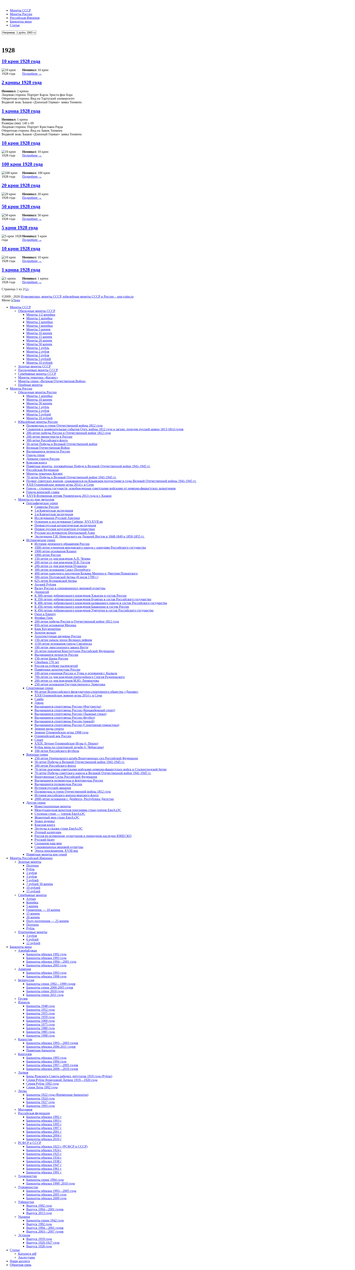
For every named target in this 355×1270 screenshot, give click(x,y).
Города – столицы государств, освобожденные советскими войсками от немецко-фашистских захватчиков (101, 488)
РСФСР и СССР (29, 1142)
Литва (22, 1091)
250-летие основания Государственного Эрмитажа (70, 684)
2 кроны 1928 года (22, 82)
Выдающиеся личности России (48, 451)
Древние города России (43, 459)
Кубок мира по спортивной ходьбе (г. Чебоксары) (69, 747)
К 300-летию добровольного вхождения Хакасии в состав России (81, 595)
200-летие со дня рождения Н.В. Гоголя (62, 562)
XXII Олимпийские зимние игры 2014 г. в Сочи (60, 484)
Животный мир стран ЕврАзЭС (57, 817)
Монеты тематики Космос (44, 473)
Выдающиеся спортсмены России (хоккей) (65, 721)
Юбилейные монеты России (38, 422)
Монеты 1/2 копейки (40, 314)
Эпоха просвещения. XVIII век (56, 850)
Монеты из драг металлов (36, 499)
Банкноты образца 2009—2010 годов (52, 1069)
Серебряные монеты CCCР (37, 373)
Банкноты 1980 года (40, 1028)
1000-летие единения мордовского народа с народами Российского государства (90, 547)
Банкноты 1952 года (40, 1009)
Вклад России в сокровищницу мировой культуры (70, 588)
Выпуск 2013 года (39, 1213)
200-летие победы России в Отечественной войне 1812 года (68, 433)
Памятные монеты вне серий (46, 854)
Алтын (31, 898)
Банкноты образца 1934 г (44, 1157)
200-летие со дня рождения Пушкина (61, 566)
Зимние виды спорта (49, 728)
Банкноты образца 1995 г (44, 1124)
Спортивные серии (39, 688)
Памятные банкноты (40, 1050)
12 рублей (33, 943)
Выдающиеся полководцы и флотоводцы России (69, 780)
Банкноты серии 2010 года (45, 991)
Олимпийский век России (53, 736)
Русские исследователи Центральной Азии (65, 532)
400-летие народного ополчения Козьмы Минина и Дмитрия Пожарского (86, 573)
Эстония (24, 1235)
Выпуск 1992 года (39, 1205)
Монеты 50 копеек (39, 344)
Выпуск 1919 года (39, 1239)
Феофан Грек (44, 617)
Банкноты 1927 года (40, 1102)
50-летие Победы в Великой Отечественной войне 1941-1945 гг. (80, 762)
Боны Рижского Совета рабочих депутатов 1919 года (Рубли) (69, 1076)
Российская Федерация (42, 470)
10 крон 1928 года (21, 61)
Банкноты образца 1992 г (44, 1117)
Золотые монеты (29, 862)
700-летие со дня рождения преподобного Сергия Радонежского (80, 677)
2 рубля (31, 873)
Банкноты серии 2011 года (44, 995)
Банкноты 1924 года (40, 1098)
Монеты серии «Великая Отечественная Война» (52, 381)
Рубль (30, 869)
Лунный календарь (48, 832)
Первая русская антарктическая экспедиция (65, 525)
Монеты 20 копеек (39, 340)
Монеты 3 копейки (39, 325)
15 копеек (33, 913)
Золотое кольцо (45, 632)
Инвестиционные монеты (53, 806)
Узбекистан (26, 1202)
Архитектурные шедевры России (58, 636)
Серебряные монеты (32, 895)
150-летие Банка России (51, 658)
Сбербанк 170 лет (47, 662)
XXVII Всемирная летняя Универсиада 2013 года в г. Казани (69, 495)
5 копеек (32, 906)
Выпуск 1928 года (39, 1246)
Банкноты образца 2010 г (44, 1139)
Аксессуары (26, 1257)
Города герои (35, 455)
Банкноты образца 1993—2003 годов (52, 1043)
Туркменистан (28, 1187)
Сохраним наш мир (48, 843)
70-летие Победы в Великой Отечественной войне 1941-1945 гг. (71, 477)
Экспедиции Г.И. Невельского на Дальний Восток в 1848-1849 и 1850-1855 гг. (89, 536)
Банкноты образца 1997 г (44, 1128)
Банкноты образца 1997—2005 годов (52, 1065)
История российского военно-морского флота (67, 795)
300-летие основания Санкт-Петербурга (62, 569)
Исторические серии (40, 540)
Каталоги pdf (27, 1253)
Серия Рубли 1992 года (42, 1083)
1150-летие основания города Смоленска (63, 643)
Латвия (23, 1072)
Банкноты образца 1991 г (44, 1172)
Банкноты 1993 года (40, 1106)
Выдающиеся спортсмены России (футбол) (65, 717)
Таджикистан (27, 1176)
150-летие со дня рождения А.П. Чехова (62, 558)
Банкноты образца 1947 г (44, 1165)
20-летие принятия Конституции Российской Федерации (74, 651)
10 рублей (33, 887)
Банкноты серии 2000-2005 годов (49, 987)
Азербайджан (27, 950)
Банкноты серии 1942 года (45, 1220)
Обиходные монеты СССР (36, 311)
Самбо (39, 699)
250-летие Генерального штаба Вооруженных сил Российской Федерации (86, 758)
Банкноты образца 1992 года (46, 954)
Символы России (47, 507)
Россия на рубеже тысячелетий (56, 666)
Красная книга (36, 462)
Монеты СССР (20, 10)
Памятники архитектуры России (57, 669)
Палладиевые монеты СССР (38, 370)
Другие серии (36, 802)
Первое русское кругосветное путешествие (65, 529)
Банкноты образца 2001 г (44, 1131)
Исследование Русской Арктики (57, 518)
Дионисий (42, 592)
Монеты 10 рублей (39, 362)
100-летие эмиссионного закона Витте (61, 647)
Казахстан (25, 1039)
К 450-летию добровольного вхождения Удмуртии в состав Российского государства (94, 610)
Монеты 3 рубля (37, 355)
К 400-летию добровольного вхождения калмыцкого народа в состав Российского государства (101, 603)
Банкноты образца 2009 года (46, 1198)
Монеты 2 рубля (37, 351)
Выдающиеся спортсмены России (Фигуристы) (68, 706)
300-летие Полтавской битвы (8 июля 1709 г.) (66, 577)
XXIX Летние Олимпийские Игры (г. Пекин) (66, 743)
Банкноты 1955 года (40, 1013)
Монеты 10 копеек (39, 333)
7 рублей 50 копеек (39, 884)
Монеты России (21, 14)
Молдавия (25, 1109)
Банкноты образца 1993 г (44, 1120)
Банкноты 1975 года (40, 1024)
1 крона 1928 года (21, 111)
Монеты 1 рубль (37, 348)
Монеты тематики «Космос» (38, 377)
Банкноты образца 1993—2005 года (51, 1191)
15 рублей (33, 891)
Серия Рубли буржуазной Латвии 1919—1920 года (61, 1080)
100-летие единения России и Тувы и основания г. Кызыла (76, 673)
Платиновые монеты (32, 932)
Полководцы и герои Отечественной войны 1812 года (64, 425)
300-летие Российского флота (47, 440)
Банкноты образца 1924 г (44, 1150)
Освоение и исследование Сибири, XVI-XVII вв (69, 521)
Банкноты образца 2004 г (44, 1135)
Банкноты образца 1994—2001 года (51, 961)
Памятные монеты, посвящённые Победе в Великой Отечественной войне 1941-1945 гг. (88, 466)
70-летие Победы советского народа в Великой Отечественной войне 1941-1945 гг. (93, 773)
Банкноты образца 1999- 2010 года (50, 1183)
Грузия (23, 998)
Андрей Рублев (45, 584)
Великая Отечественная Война (48, 447)
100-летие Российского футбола (57, 751)
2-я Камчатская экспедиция (54, 514)
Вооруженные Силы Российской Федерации (66, 776)
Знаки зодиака (45, 821)
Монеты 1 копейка (39, 318)
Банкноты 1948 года (40, 1006)
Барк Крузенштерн (48, 629)
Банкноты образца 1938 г (44, 1161)
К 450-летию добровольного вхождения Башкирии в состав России (82, 606)
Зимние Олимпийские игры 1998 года (61, 732)
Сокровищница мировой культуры (59, 847)
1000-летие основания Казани (55, 551)
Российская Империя (24, 18)
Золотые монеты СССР (34, 366)
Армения (24, 969)
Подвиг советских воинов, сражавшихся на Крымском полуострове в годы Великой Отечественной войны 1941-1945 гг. (111, 481)
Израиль (24, 1002)
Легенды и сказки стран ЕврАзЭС (59, 828)
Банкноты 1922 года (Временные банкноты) (57, 1094)
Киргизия (25, 1054)
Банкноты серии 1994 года (45, 1179)
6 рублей (32, 939)
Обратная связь (20, 1265)
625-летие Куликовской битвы (56, 581)
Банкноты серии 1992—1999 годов (50, 984)
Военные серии (37, 754)
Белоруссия (26, 980)
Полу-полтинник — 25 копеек (47, 921)
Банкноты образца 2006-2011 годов (51, 1046)
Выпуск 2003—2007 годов (44, 1231)
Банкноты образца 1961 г (44, 1168)
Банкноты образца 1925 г (44, 1154)
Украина (24, 1216)
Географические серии (42, 503)
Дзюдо (39, 703)
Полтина (32, 865)
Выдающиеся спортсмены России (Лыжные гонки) (70, 714)
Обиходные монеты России (37, 392)
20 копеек (33, 917)
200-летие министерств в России (49, 436)
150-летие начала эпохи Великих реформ (63, 640)
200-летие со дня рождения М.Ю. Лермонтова (67, 680)
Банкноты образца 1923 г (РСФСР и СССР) (57, 1146)
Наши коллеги (20, 1261)
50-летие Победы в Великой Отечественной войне (61, 444)
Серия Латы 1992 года (42, 1087)
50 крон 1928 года (21, 206)
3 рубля (31, 876)
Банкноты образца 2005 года (46, 965)
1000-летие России (48, 555)
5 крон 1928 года (20, 227)
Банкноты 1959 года (40, 1017)
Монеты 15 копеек (39, 337)
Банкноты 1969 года (40, 1020)
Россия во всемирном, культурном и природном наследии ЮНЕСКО (83, 836)
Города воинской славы (42, 492)
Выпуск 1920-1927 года (42, 1242)
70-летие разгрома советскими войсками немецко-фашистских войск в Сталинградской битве (101, 769)
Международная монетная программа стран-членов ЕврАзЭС (78, 810)
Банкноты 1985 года (40, 1032)
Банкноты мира (21, 21)
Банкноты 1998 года (40, 1035)
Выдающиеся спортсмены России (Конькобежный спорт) (75, 710)
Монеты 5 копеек (38, 329)
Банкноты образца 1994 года (46, 1061)
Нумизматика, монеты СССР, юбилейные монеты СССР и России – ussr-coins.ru (77, 296)
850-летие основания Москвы (55, 625)
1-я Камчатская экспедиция (54, 510)
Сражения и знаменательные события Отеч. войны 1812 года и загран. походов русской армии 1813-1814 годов (104, 429)
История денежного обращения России (62, 544)
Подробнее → (32, 73)
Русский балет (45, 839)
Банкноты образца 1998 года (46, 976)
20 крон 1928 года (21, 185)
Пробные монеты (30, 385)
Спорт (39, 740)
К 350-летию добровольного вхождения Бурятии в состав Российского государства (93, 599)
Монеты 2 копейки (39, 322)
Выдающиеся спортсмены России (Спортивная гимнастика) (77, 725)
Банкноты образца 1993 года (46, 958)
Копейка (32, 902)
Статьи (15, 25)
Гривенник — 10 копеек (43, 910)
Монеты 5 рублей (38, 359)
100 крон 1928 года (22, 164)
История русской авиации (53, 788)
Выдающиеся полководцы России (58, 784)
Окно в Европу (45, 614)
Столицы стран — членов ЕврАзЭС (60, 813)
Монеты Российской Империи (31, 858)
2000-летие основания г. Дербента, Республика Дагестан (74, 799)
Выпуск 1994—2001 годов (44, 1209)
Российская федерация (34, 1113)
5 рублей (32, 880)
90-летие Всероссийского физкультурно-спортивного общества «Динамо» (86, 691)
